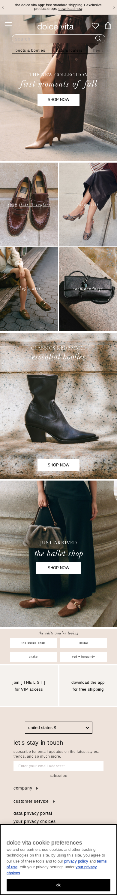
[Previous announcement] (3, 7)
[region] (58, 859)
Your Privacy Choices (35, 821)
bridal (84, 642)
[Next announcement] (114, 7)
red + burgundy (83, 656)
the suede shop (33, 642)
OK (58, 884)
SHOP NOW (58, 99)
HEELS (98, 50)
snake (33, 656)
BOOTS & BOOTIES (30, 50)
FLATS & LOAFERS (69, 50)
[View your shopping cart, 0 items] (108, 26)
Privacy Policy (76, 861)
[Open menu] (8, 25)
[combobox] (58, 728)
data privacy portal (33, 813)
